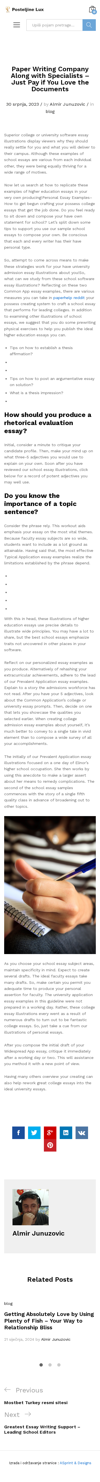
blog (50, 111)
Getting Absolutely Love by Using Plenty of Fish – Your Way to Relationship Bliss (49, 1321)
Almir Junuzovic (67, 104)
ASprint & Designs (75, 1463)
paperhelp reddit (69, 297)
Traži (89, 25)
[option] (50, 1321)
